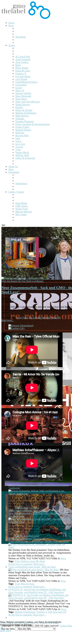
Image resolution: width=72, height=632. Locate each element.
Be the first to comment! (20, 510)
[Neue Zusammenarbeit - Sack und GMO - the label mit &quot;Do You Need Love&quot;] (27, 281)
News (17, 299)
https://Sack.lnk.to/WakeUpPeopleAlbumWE (39, 317)
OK (1, 627)
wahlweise (34, 507)
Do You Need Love (29, 536)
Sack (17, 536)
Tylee (17, 561)
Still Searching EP (57, 612)
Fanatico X (42, 612)
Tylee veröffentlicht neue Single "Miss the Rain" (32, 567)
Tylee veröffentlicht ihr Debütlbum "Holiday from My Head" (38, 541)
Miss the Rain (27, 584)
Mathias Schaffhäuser (25, 612)
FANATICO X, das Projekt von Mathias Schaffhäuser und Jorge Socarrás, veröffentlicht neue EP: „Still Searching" (37, 591)
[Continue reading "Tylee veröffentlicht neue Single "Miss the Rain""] (34, 569)
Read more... (7, 320)
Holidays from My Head (33, 561)
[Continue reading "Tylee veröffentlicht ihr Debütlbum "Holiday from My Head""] (39, 547)
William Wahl (21, 507)
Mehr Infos (5, 630)
